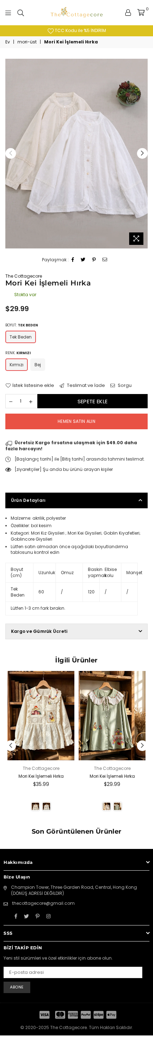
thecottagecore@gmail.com (43, 903)
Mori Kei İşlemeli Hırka (41, 776)
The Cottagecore (23, 276)
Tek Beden (21, 337)
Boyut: (21, 325)
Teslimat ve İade (85, 385)
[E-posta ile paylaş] (105, 260)
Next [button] (142, 153)
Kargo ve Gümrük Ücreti (39, 631)
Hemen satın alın (76, 421)
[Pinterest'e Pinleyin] (94, 260)
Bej (38, 365)
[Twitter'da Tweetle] (83, 260)
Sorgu (124, 385)
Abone (17, 987)
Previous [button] (10, 153)
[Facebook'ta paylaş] (73, 260)
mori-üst (27, 42)
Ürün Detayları (28, 500)
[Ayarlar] (128, 12)
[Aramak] (20, 12)
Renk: (18, 353)
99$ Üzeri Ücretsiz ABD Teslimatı (102, 30)
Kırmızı (16, 365)
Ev (7, 42)
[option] (76, 153)
